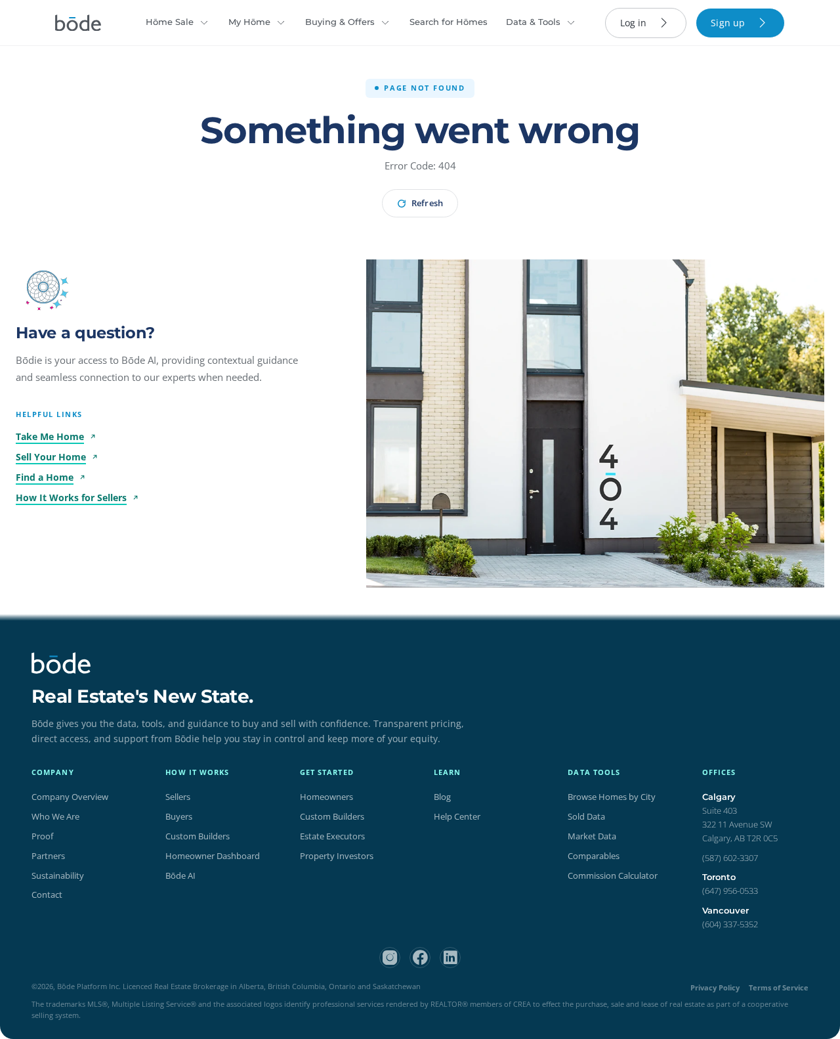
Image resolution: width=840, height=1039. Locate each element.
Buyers (178, 816)
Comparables (594, 856)
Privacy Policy (715, 987)
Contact (47, 894)
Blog (442, 797)
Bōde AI (180, 875)
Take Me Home (50, 436)
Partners (48, 856)
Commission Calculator (613, 875)
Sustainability (58, 875)
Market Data (592, 836)
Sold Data (586, 816)
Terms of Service (778, 987)
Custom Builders (197, 836)
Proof (42, 836)
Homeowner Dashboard (212, 856)
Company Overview (70, 797)
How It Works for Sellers (71, 497)
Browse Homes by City (612, 797)
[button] (43, 287)
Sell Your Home (51, 457)
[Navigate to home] (78, 23)
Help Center (457, 816)
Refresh (426, 203)
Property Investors (336, 856)
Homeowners (326, 797)
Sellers (177, 797)
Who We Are (55, 816)
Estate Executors (332, 836)
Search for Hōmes (449, 21)
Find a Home (45, 477)
